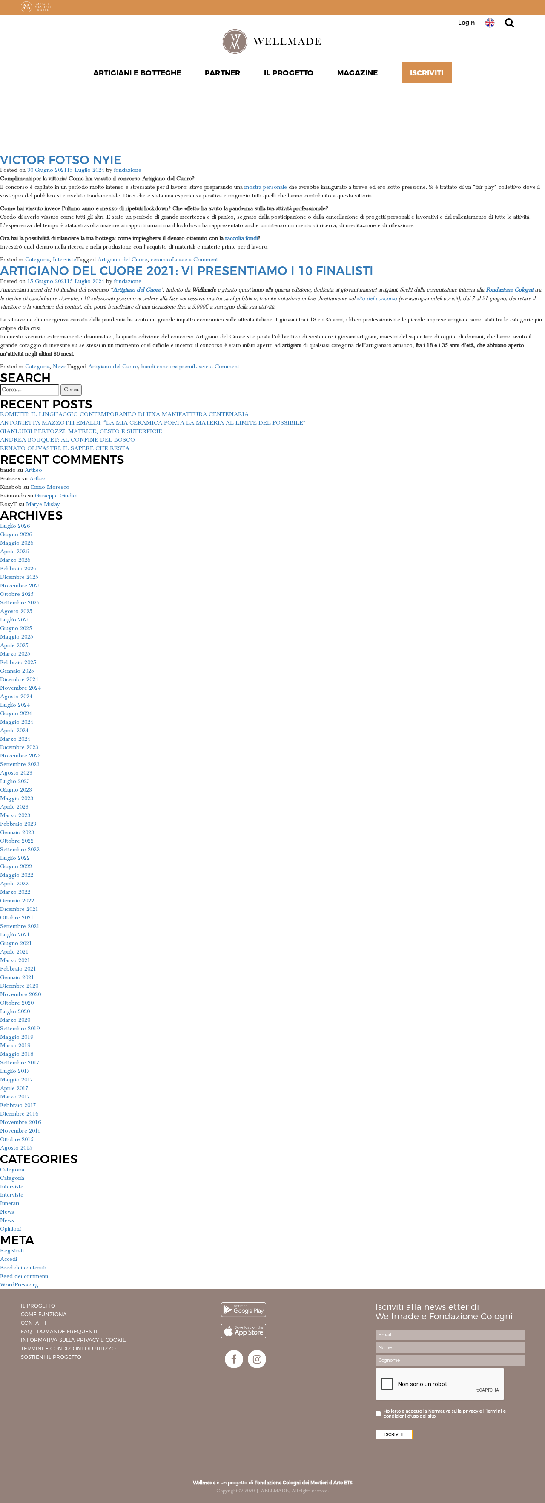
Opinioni (10, 1229)
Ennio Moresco (50, 487)
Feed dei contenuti (23, 1267)
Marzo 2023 (15, 815)
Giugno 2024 (16, 713)
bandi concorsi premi (167, 366)
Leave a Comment (195, 259)
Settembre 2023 (20, 764)
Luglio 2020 (15, 1011)
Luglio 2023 (15, 781)
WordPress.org (19, 1284)
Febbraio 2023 (18, 824)
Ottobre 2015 (17, 1139)
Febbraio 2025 (18, 662)
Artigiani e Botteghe (137, 73)
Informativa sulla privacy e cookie (73, 1340)
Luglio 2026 (15, 526)
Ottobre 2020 (17, 1003)
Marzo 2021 (15, 960)
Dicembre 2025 (19, 577)
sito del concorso (377, 298)
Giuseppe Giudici (56, 495)
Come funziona (44, 1314)
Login (466, 22)
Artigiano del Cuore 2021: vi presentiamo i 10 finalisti (186, 270)
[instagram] (257, 1359)
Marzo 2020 (15, 1020)
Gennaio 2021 (17, 977)
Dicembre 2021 (19, 909)
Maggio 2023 (16, 798)
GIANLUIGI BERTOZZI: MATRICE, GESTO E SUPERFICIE (81, 431)
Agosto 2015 (16, 1148)
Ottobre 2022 (17, 841)
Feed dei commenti (24, 1276)
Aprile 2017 (14, 1088)
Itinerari (9, 1203)
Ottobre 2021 (17, 917)
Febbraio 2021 (18, 968)
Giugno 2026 (16, 534)
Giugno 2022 (16, 866)
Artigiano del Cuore (122, 259)
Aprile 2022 (14, 883)
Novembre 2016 (20, 1122)
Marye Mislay (43, 504)
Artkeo (33, 470)
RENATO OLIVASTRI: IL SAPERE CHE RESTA (64, 448)
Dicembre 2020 (19, 986)
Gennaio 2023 (17, 832)
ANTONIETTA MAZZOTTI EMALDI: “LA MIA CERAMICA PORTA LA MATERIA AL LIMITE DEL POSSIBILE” (153, 422)
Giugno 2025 (16, 628)
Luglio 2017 (15, 1071)
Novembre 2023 (20, 755)
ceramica (161, 259)
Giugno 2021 (16, 943)
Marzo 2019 (15, 1045)
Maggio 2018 (16, 1054)
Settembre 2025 (20, 602)
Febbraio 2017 (18, 1105)
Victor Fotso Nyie (61, 160)
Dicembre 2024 (19, 679)
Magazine (357, 73)
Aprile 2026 (14, 551)
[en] (490, 22)
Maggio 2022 (16, 875)
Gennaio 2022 (17, 900)
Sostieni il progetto (51, 1357)
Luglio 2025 (15, 619)
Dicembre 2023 (19, 747)
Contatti (33, 1323)
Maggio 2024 (16, 722)
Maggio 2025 (16, 636)
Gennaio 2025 (17, 671)
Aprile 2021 (14, 951)
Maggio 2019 (16, 1037)
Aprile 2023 (14, 807)
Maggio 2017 (16, 1079)
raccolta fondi (241, 238)
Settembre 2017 (20, 1062)
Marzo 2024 (15, 739)
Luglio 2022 (15, 858)
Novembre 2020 (20, 994)
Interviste (64, 259)
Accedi (8, 1259)
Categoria (37, 259)
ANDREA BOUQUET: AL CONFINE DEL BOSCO (67, 439)
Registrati (12, 1250)
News (60, 366)
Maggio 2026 (16, 543)
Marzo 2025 (15, 653)
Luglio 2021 (15, 934)
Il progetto (38, 1306)
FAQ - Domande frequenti (59, 1331)
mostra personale (265, 187)
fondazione (127, 170)
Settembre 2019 (20, 1028)
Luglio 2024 (15, 705)
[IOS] (243, 1331)
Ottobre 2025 (17, 594)
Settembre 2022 (20, 849)
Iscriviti (426, 73)
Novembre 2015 (20, 1130)
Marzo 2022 (15, 892)
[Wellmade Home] (272, 41)
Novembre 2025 (20, 585)
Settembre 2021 (20, 926)
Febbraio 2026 (18, 568)
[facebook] (234, 1359)
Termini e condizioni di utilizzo (68, 1348)
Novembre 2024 (20, 688)
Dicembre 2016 (19, 1113)
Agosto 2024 (16, 696)
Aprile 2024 (14, 730)
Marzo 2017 (15, 1096)
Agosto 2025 (16, 611)
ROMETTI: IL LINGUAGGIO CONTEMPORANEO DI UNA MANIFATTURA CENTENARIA (124, 414)
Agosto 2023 (16, 772)
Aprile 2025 (14, 645)
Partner (222, 73)
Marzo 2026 (15, 560)
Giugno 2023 (16, 789)
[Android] (243, 1309)
